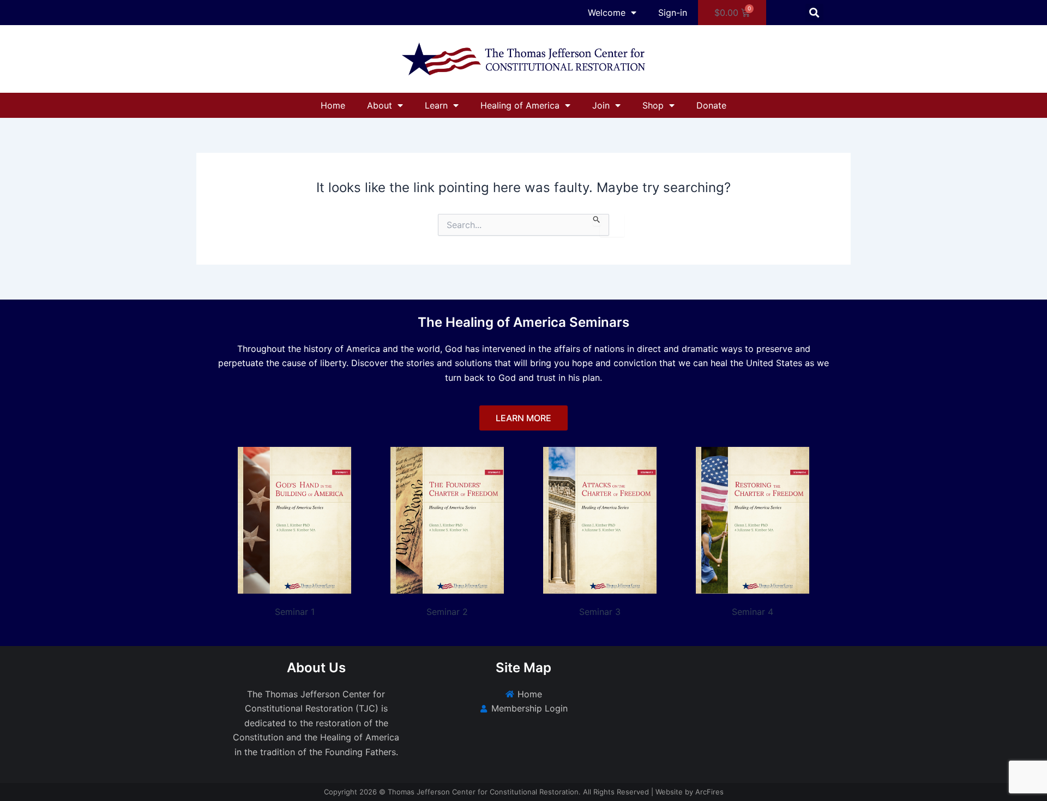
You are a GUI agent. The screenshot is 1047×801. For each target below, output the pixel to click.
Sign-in (672, 12)
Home (333, 105)
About (379, 105)
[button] (814, 13)
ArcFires (709, 791)
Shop (653, 105)
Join (601, 105)
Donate (711, 105)
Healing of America (519, 105)
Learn (436, 105)
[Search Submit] (597, 220)
